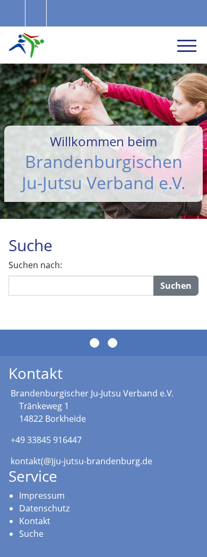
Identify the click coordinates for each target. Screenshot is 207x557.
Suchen (176, 285)
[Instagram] (112, 343)
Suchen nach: (35, 265)
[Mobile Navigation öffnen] (186, 45)
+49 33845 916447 (46, 440)
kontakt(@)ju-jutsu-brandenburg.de (81, 461)
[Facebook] (94, 343)
